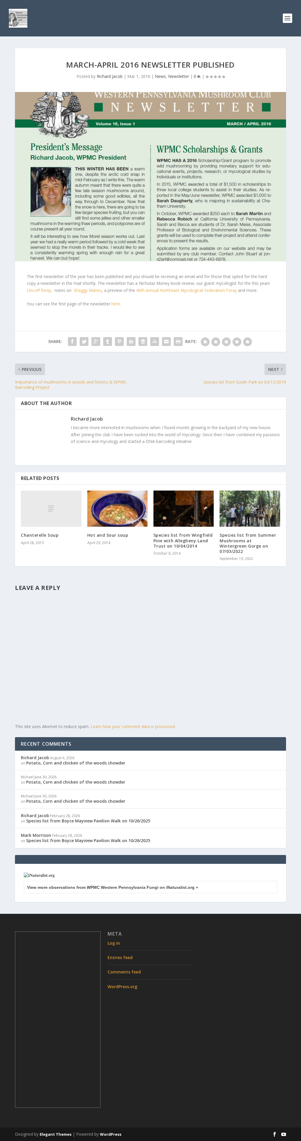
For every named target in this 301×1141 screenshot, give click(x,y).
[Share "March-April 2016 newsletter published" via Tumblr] (107, 341)
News (160, 76)
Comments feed (124, 972)
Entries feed (120, 957)
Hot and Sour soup (107, 535)
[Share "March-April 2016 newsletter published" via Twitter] (84, 341)
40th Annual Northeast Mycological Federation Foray (186, 290)
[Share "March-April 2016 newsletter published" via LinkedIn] (131, 341)
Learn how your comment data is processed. (133, 726)
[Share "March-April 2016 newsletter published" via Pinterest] (119, 341)
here (115, 304)
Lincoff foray (39, 290)
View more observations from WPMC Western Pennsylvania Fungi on (112, 887)
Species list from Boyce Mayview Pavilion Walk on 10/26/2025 (88, 821)
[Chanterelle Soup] (51, 509)
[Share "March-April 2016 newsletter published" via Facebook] (72, 341)
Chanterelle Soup (39, 535)
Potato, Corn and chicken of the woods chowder (75, 763)
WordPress (110, 1134)
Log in (114, 943)
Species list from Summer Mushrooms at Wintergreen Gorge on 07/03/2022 (248, 543)
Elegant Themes (55, 1134)
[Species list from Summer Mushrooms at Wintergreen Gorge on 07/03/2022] (250, 509)
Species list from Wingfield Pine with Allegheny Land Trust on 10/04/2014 (183, 540)
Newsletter (178, 76)
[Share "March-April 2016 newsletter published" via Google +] (96, 341)
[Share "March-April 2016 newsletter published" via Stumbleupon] (154, 341)
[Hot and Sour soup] (117, 509)
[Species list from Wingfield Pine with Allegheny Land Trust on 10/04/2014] (183, 509)
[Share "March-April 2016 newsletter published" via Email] (166, 341)
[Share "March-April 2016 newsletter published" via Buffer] (143, 341)
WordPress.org (122, 986)
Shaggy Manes (88, 290)
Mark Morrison (36, 835)
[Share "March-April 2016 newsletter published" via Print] (178, 341)
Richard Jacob (110, 76)
